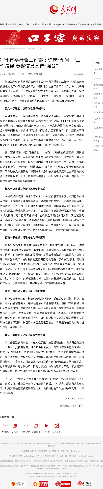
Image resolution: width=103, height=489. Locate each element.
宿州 (39, 49)
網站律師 (89, 443)
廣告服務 (45, 443)
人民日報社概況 (7, 443)
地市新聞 (31, 49)
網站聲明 (80, 443)
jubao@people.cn (76, 451)
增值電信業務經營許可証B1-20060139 (48, 461)
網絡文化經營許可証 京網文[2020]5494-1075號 (48, 466)
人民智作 (56, 432)
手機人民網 (25, 432)
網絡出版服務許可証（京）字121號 (81, 466)
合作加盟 (54, 443)
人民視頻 (46, 432)
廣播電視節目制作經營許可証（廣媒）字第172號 (84, 461)
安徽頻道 (11, 49)
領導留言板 (36, 432)
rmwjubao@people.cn (85, 456)
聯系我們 (51, 446)
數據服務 (71, 443)
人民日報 (5, 432)
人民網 (3, 49)
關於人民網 (19, 443)
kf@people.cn (29, 456)
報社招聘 (28, 443)
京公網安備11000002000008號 (55, 469)
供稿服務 (63, 443)
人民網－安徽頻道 (34, 74)
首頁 (2, 24)
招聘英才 (37, 443)
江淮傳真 (21, 49)
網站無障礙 (92, 24)
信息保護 (97, 443)
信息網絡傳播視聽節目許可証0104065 (14, 466)
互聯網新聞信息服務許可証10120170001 (15, 461)
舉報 (99, 24)
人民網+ (15, 432)
